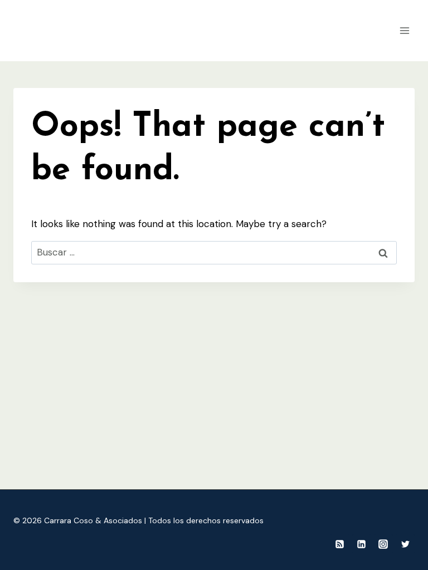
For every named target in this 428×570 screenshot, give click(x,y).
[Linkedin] (361, 543)
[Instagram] (383, 543)
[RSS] (339, 543)
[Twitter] (405, 543)
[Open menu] (404, 30)
